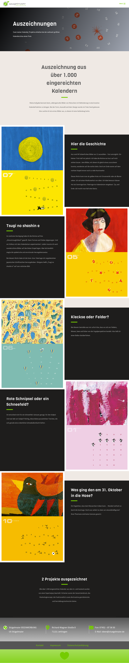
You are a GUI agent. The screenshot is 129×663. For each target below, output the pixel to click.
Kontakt (40, 646)
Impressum (55, 646)
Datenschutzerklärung (77, 646)
